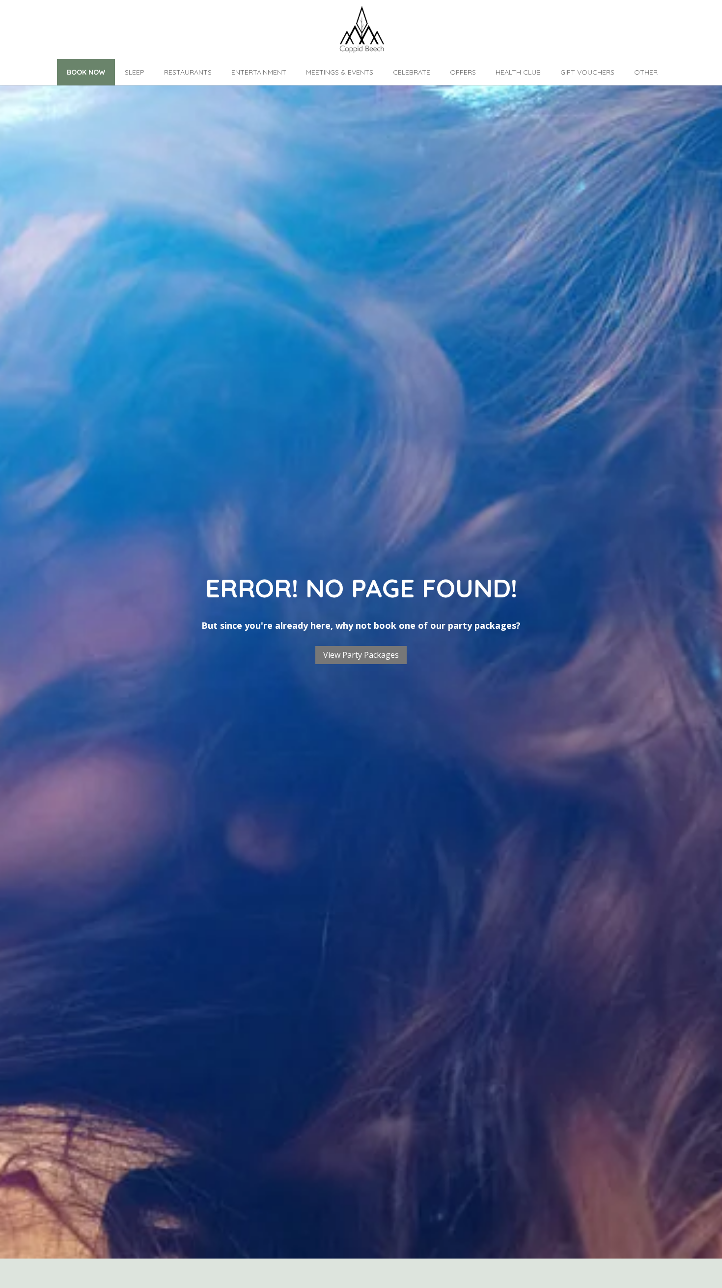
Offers (463, 72)
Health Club (518, 72)
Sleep (134, 72)
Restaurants (188, 72)
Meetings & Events (339, 72)
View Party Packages (361, 654)
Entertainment (258, 72)
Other (646, 72)
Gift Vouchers (587, 72)
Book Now (86, 72)
